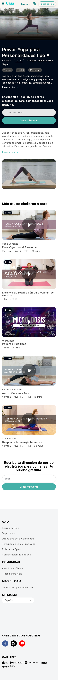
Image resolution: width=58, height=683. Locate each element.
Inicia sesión (47, 4)
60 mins (38, 445)
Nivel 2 (17, 251)
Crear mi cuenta (29, 120)
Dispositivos (9, 533)
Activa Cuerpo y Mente (17, 393)
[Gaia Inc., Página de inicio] (10, 3)
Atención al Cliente (12, 568)
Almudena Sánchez (13, 389)
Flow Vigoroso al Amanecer (20, 247)
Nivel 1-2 (18, 396)
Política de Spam (11, 549)
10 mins (36, 251)
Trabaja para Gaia (12, 573)
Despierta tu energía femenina (22, 442)
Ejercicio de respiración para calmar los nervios (28, 294)
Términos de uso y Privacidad (18, 544)
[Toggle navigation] (3, 3)
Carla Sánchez (10, 243)
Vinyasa (7, 251)
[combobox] (18, 600)
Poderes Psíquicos (14, 343)
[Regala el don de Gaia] (34, 3)
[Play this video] (29, 225)
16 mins (38, 396)
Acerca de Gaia (11, 528)
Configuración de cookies (16, 554)
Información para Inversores (18, 587)
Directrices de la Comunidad (18, 538)
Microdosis (8, 340)
